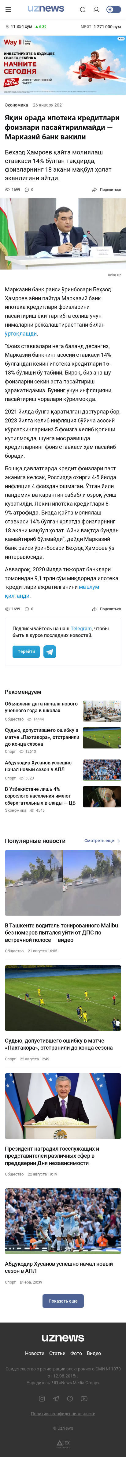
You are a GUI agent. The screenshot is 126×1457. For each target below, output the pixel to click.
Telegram (81, 628)
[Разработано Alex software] (63, 1444)
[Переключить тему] (113, 9)
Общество (14, 951)
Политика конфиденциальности (63, 1413)
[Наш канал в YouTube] (84, 1398)
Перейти (26, 651)
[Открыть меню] (8, 9)
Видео (94, 1353)
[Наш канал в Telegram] (56, 1398)
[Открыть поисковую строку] (83, 9)
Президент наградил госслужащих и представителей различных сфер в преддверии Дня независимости (52, 1155)
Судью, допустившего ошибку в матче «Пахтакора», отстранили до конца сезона (59, 1044)
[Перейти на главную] (46, 9)
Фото (76, 1353)
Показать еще (63, 1301)
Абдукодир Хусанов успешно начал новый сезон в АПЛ (59, 1267)
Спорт (10, 1059)
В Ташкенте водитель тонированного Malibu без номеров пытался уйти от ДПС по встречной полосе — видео (61, 932)
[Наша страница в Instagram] (42, 1398)
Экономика (16, 105)
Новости (34, 1353)
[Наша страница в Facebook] (70, 1398)
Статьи (57, 1353)
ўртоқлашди (21, 333)
